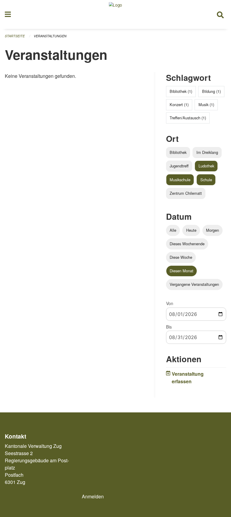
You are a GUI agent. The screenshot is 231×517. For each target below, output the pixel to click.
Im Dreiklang (207, 152)
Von (169, 303)
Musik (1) (206, 104)
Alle (173, 230)
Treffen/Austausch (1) (188, 118)
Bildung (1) (211, 91)
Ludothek (206, 166)
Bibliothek (178, 152)
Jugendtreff (179, 166)
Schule (206, 179)
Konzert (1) (179, 104)
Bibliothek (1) (181, 91)
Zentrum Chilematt (186, 193)
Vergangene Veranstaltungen (194, 284)
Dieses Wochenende (187, 243)
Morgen (212, 230)
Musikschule (180, 179)
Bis (169, 327)
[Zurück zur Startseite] (115, 14)
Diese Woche (181, 257)
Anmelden (93, 496)
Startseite (15, 36)
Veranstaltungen (50, 36)
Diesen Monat (181, 271)
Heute (191, 230)
